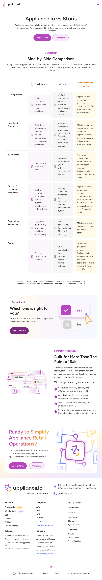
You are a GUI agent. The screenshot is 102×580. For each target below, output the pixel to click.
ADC (38, 507)
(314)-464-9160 (65, 494)
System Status (73, 525)
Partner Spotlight (74, 541)
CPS (38, 514)
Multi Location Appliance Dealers (17, 548)
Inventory (8, 519)
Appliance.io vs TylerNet (45, 546)
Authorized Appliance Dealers (16, 536)
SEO (6, 515)
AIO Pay (8, 522)
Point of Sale (10, 507)
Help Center (73, 517)
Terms (57, 573)
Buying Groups (74, 502)
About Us (71, 534)
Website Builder (11, 511)
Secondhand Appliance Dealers (17, 539)
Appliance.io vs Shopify (45, 535)
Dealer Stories (73, 537)
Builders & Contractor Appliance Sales (17, 544)
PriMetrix (39, 521)
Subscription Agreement (78, 573)
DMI (38, 511)
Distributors (73, 507)
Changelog (72, 521)
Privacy (45, 573)
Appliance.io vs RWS (44, 543)
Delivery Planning (11, 526)
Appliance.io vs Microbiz (45, 539)
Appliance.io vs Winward (45, 550)
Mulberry (39, 518)
